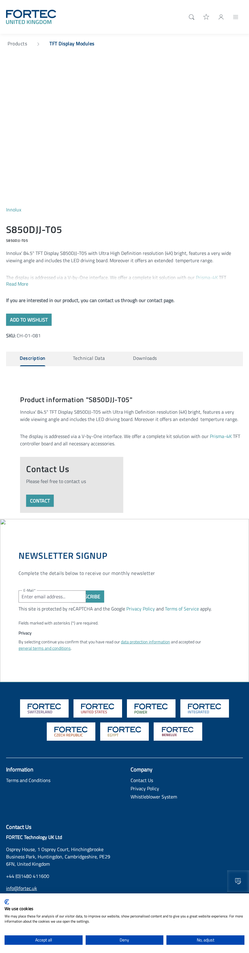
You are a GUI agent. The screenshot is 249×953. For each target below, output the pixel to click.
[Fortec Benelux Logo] (178, 731)
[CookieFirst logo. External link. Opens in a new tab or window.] (7, 902)
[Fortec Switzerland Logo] (44, 708)
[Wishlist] (206, 17)
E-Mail (29, 590)
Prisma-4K (207, 277)
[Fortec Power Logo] (151, 708)
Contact (40, 500)
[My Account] (221, 17)
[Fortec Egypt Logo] (124, 731)
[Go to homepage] (31, 16)
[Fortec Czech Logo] (71, 731)
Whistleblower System (154, 796)
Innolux (13, 209)
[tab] (32, 359)
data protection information (145, 641)
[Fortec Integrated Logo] (204, 708)
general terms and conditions (45, 648)
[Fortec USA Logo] (97, 708)
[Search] (190, 17)
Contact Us (142, 780)
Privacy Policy (140, 608)
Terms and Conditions (28, 780)
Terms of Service (182, 608)
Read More (17, 283)
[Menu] (235, 17)
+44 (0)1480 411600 (27, 876)
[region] (124, 135)
